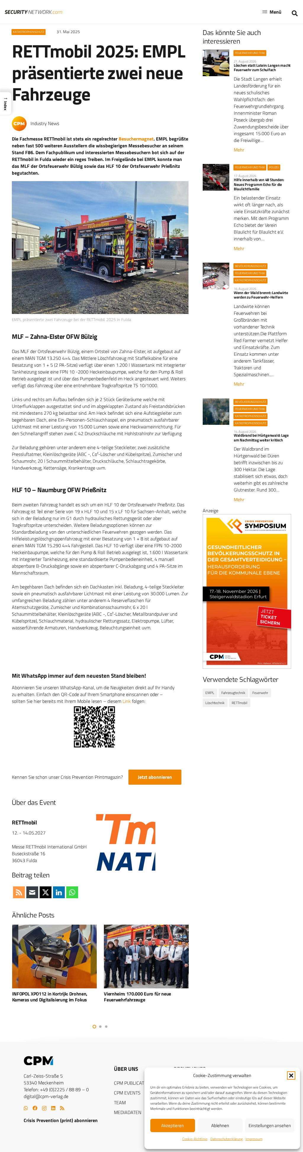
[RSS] (62, 1108)
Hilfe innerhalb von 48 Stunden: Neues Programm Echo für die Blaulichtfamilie (259, 184)
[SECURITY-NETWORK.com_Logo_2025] (33, 12)
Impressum (254, 1139)
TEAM (120, 1102)
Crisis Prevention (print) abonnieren (61, 1120)
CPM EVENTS (127, 1092)
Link (127, 701)
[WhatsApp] (26, 1108)
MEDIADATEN (127, 1112)
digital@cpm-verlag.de (46, 1096)
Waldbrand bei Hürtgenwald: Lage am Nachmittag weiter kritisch (261, 437)
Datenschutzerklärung (226, 1139)
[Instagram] (44, 1108)
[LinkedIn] (53, 1108)
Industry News (44, 123)
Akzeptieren (172, 1125)
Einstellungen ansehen (270, 1125)
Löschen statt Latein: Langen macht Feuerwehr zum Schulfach (262, 67)
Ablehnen (220, 1125)
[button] (291, 1075)
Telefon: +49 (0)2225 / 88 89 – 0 (56, 1089)
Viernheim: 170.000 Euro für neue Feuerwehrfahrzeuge (137, 996)
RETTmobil (24, 822)
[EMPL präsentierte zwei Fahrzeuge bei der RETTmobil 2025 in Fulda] (100, 247)
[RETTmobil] (125, 841)
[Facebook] (35, 1108)
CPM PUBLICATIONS (134, 1082)
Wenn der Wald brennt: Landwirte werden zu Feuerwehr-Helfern (261, 295)
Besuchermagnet (136, 138)
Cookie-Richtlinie (194, 1139)
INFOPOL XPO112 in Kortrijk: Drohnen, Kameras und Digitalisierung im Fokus (49, 996)
